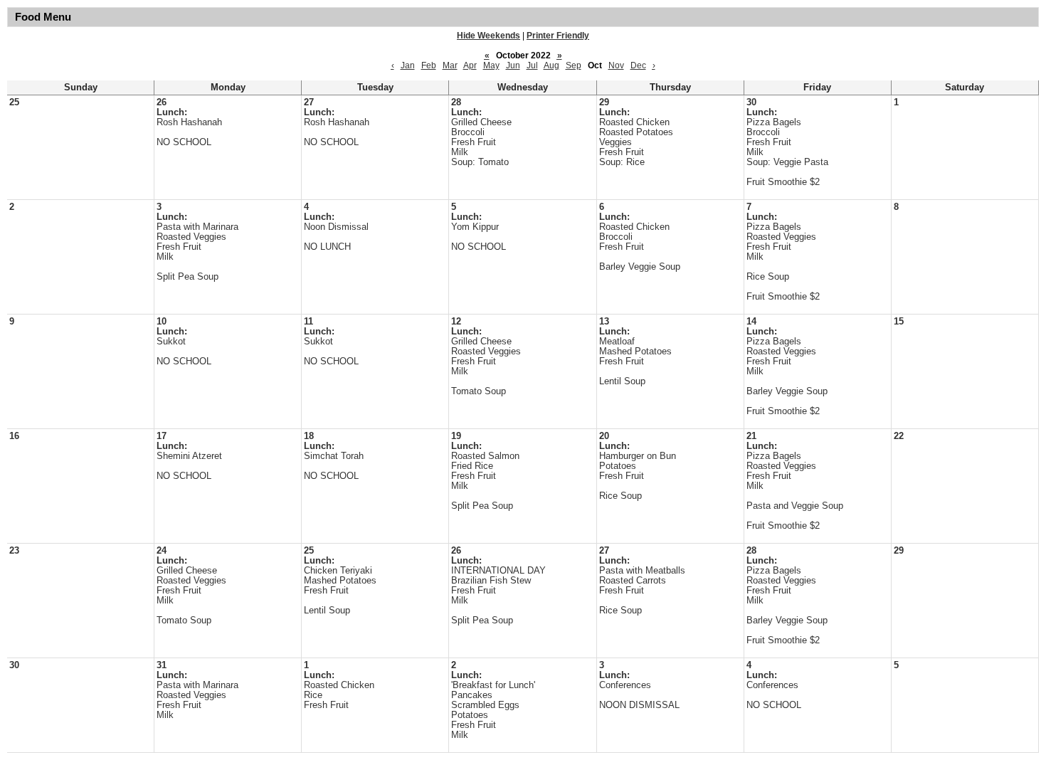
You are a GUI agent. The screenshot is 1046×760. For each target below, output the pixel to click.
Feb (428, 65)
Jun (513, 65)
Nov (616, 65)
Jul (532, 65)
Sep (573, 65)
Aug (551, 65)
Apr (470, 65)
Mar (450, 65)
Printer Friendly (558, 36)
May (491, 65)
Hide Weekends (488, 36)
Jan (408, 65)
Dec (638, 65)
